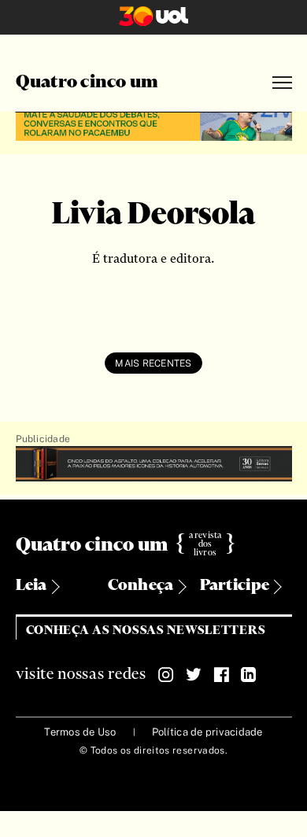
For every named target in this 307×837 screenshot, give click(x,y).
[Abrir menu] (282, 83)
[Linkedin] (249, 675)
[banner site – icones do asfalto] (154, 464)
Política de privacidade (207, 732)
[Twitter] (194, 675)
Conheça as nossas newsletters (146, 630)
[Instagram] (166, 675)
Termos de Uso (80, 732)
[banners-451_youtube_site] (154, 123)
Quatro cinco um (87, 82)
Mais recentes (153, 363)
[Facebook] (221, 675)
